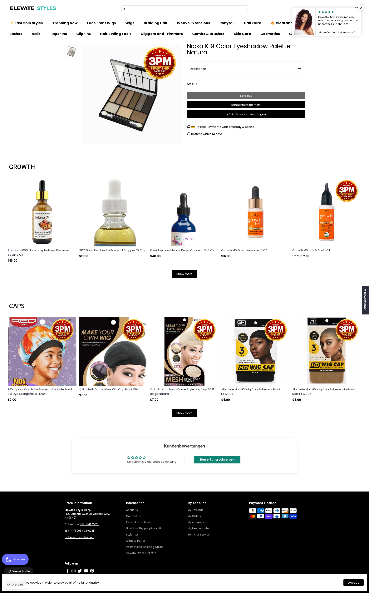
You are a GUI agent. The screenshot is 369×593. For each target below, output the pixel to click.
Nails (36, 33)
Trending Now (65, 23)
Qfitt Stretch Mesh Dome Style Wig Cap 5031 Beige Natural (182, 391)
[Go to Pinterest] (92, 572)
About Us (132, 510)
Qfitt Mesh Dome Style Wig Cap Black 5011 (109, 389)
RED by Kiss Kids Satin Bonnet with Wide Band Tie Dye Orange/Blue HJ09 (40, 391)
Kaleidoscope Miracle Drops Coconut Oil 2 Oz (182, 250)
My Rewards (195, 510)
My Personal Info (198, 528)
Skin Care (242, 33)
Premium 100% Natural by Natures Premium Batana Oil (38, 252)
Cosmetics (270, 33)
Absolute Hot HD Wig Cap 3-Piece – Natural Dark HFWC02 (323, 391)
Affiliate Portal (135, 541)
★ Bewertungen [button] (365, 300)
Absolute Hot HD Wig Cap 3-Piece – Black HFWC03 (250, 391)
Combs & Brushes (208, 33)
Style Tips (132, 534)
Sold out (246, 96)
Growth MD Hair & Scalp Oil (311, 250)
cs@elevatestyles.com (79, 537)
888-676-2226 (89, 524)
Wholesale (322, 33)
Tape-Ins (58, 33)
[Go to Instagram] (73, 572)
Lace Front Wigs (101, 23)
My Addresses (197, 522)
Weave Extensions (193, 23)
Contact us (133, 516)
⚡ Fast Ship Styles (26, 23)
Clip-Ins (83, 33)
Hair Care (252, 23)
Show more (184, 274)
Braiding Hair (156, 23)
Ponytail (226, 23)
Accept (353, 583)
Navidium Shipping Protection (145, 528)
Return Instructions (138, 522)
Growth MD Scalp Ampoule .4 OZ (244, 250)
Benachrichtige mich (246, 105)
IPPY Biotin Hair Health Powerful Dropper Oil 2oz (112, 250)
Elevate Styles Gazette (141, 553)
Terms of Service (199, 534)
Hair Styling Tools (115, 33)
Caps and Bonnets (332, 23)
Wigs (129, 23)
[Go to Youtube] (86, 572)
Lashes (16, 33)
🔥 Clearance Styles (289, 23)
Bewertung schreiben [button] (217, 459)
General (296, 33)
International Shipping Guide (144, 547)
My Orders (194, 516)
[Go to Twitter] (79, 572)
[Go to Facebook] (67, 572)
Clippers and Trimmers (162, 33)
